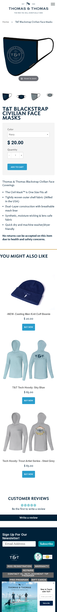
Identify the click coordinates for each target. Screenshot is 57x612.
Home (5, 22)
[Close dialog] (53, 583)
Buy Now (28, 327)
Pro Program (19, 580)
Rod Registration (19, 566)
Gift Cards (39, 580)
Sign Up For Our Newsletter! (14, 536)
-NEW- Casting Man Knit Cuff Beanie (28, 314)
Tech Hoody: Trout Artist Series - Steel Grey (29, 461)
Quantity (12, 149)
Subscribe (46, 544)
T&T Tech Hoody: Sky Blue (28, 387)
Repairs (28, 570)
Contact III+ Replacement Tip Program (28, 575)
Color (10, 129)
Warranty (42, 566)
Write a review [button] (28, 517)
